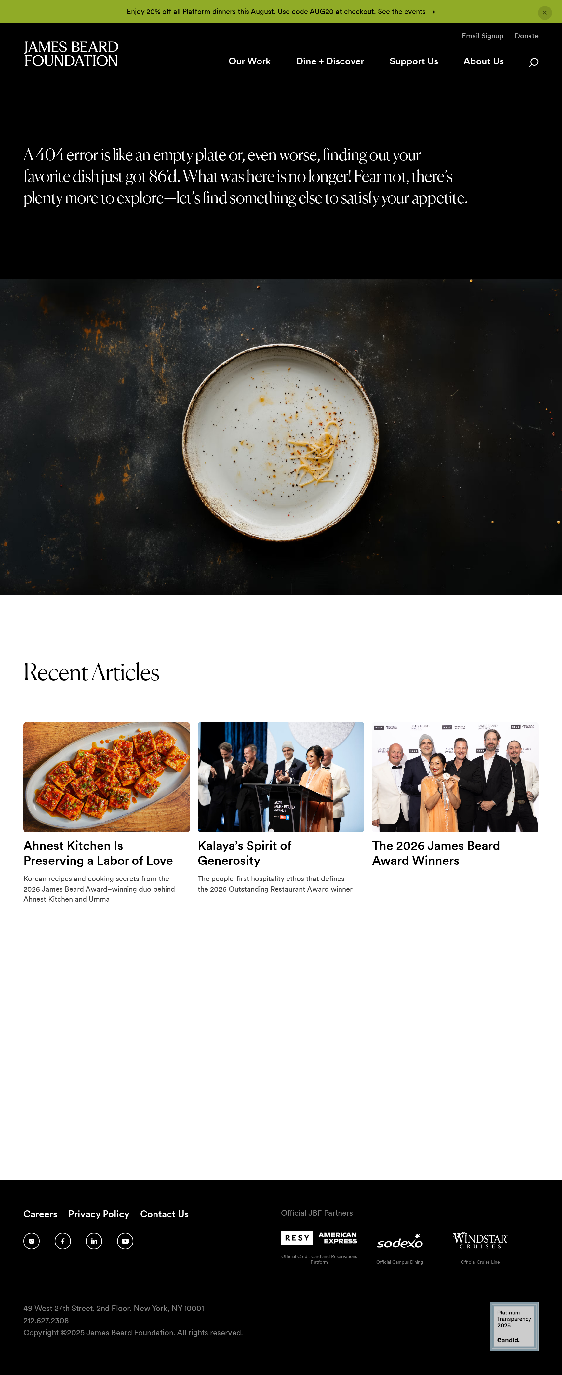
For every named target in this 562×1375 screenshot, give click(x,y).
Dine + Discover (330, 61)
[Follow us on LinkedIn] (94, 1240)
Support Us (414, 61)
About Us (483, 61)
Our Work (250, 61)
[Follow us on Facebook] (62, 1240)
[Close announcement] (545, 13)
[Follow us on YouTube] (125, 1240)
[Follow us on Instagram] (31, 1240)
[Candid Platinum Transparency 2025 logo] (514, 1349)
